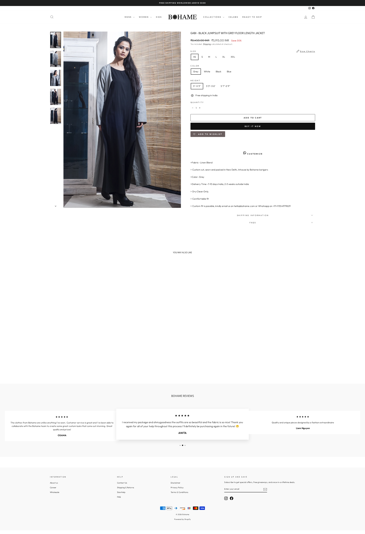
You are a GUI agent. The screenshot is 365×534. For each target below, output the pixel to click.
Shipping (207, 44)
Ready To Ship (252, 17)
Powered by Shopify (182, 519)
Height (195, 80)
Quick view (82, 353)
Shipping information (253, 215)
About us (54, 482)
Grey (195, 71)
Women (144, 17)
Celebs (233, 17)
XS (194, 56)
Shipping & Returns (125, 487)
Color (194, 66)
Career (53, 487)
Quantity (197, 102)
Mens (128, 17)
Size (252, 51)
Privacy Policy (177, 487)
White (207, 71)
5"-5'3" (197, 86)
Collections (212, 17)
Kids (159, 17)
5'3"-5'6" (210, 86)
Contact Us (122, 482)
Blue (229, 71)
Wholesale (54, 492)
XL (223, 56)
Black (218, 71)
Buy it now (253, 126)
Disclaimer (176, 482)
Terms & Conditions (179, 492)
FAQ (119, 497)
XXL (233, 56)
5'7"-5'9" (225, 86)
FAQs (253, 222)
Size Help (121, 492)
